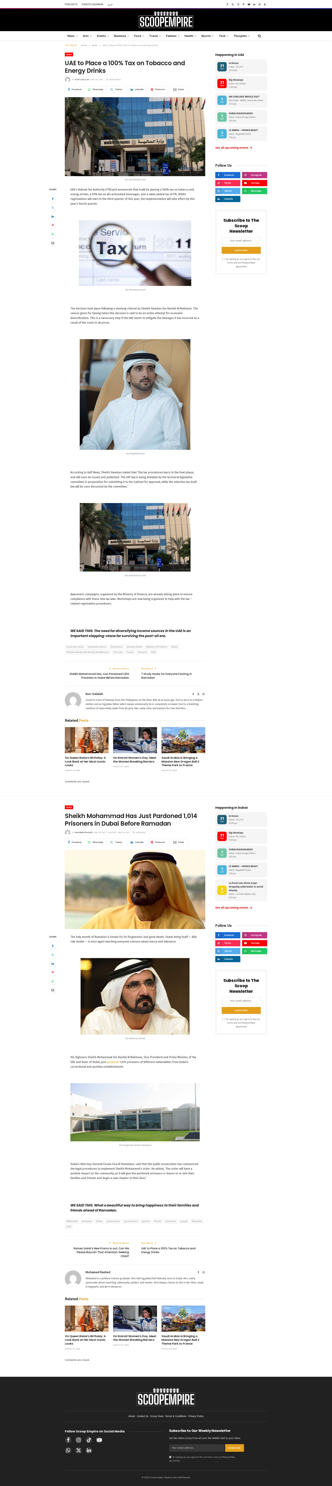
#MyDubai (72, 1221)
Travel (153, 35)
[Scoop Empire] (166, 20)
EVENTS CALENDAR (92, 4)
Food (137, 35)
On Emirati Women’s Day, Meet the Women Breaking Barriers (134, 760)
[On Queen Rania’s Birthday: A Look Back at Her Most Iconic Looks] (87, 740)
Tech (222, 35)
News (71, 35)
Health (189, 35)
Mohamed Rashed (83, 832)
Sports (206, 35)
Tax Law (117, 652)
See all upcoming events (233, 148)
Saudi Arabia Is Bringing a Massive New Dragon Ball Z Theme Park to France (180, 761)
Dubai (99, 1221)
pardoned (113, 1062)
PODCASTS (71, 4)
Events (101, 35)
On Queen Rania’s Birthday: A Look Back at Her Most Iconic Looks (85, 761)
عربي (110, 4)
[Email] (52, 242)
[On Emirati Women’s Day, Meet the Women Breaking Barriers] (135, 740)
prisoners (170, 1221)
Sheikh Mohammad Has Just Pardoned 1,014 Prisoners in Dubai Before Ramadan (99, 676)
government (131, 1221)
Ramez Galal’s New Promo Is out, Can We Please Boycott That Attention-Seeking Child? (101, 1252)
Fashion (171, 35)
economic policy (97, 647)
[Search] (259, 36)
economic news (75, 647)
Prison (157, 1221)
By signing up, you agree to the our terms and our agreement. (242, 263)
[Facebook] (52, 198)
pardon (146, 1221)
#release (87, 1221)
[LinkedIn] (52, 216)
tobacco (142, 652)
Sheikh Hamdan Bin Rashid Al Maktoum (88, 652)
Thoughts (240, 35)
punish (183, 1221)
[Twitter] (52, 207)
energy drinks (134, 647)
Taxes (130, 652)
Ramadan (197, 1221)
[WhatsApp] (52, 234)
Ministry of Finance (156, 647)
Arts (86, 35)
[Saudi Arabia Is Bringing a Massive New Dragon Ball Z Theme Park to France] (183, 740)
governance (113, 1221)
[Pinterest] (52, 225)
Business (120, 35)
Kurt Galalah (82, 79)
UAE (153, 652)
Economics (116, 647)
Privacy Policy (248, 262)
